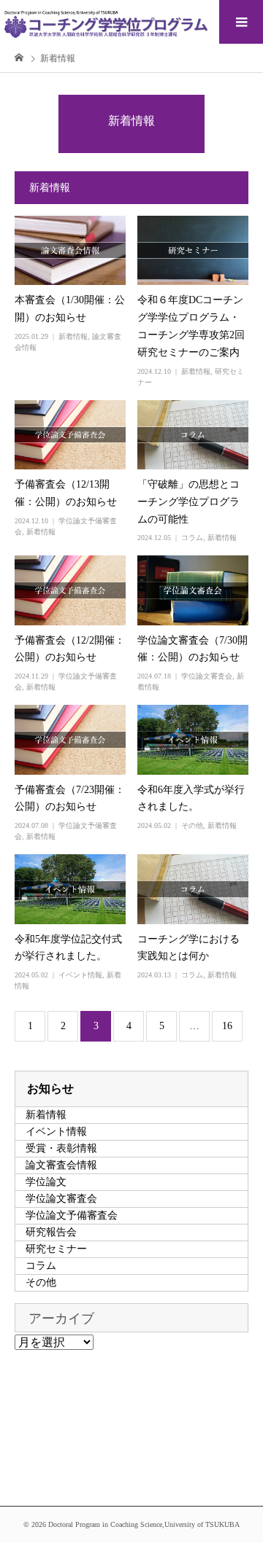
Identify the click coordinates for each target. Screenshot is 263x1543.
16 (227, 1025)
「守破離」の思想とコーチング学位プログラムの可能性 (188, 502)
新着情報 (73, 336)
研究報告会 (51, 1232)
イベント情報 (80, 975)
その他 (192, 825)
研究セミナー (56, 1248)
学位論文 (46, 1181)
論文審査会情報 (61, 1165)
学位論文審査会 (206, 676)
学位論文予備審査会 (72, 1215)
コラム (192, 538)
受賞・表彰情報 (61, 1148)
